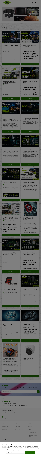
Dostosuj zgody (21, 452)
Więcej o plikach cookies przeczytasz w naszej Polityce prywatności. (14, 450)
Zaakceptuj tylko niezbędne (12, 452)
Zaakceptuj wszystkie (30, 452)
